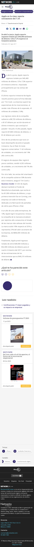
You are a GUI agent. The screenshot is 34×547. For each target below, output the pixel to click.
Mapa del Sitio (17, 544)
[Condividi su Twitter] (10, 28)
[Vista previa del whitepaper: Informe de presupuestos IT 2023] (17, 334)
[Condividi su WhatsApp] (27, 28)
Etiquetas (14, 481)
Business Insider (7, 184)
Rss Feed (21, 481)
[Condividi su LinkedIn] (13, 28)
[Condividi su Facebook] (7, 28)
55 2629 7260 (5, 535)
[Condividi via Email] (17, 28)
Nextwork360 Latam (7, 489)
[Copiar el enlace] (20, 28)
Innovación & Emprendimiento (24, 11)
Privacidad (29, 481)
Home (3, 23)
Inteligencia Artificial (7, 11)
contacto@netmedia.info (9, 533)
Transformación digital (15, 23)
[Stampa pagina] (23, 28)
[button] (2, 6)
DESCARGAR (26, 346)
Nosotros (6, 481)
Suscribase (16, 475)
